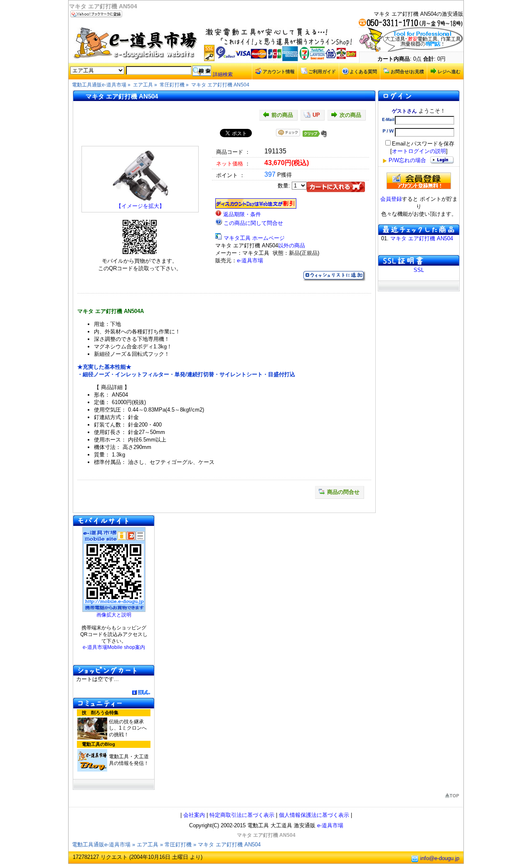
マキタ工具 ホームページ (254, 238)
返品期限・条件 (242, 214)
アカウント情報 (279, 71)
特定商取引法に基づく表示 (241, 815)
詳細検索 (223, 74)
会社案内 (194, 815)
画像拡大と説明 (113, 615)
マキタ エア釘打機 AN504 (421, 238)
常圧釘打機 (178, 844)
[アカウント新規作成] (419, 181)
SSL (419, 270)
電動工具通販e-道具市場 (101, 844)
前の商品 (282, 115)
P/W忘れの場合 (407, 160)
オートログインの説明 (419, 151)
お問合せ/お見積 (407, 71)
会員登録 (391, 199)
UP (316, 115)
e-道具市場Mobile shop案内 (114, 647)
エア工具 (147, 844)
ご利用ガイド (322, 71)
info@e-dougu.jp (439, 859)
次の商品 (350, 115)
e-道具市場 (250, 260)
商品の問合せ (343, 492)
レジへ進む (449, 71)
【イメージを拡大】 (140, 206)
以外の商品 (291, 245)
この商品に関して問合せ (253, 223)
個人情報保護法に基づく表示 (314, 815)
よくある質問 (363, 71)
